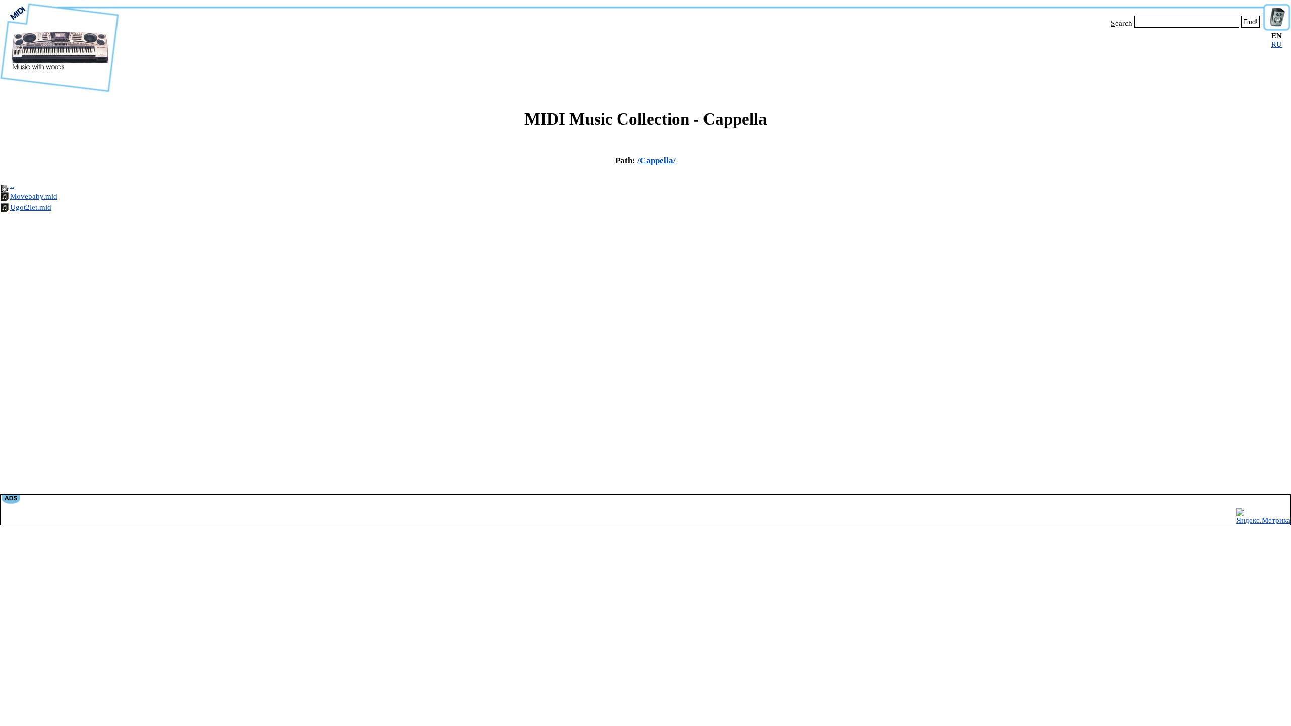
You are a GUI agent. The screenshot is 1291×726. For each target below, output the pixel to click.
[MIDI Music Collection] (59, 92)
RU (1276, 44)
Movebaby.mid (33, 196)
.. (12, 185)
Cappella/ (658, 160)
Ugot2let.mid (30, 207)
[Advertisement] (690, 59)
